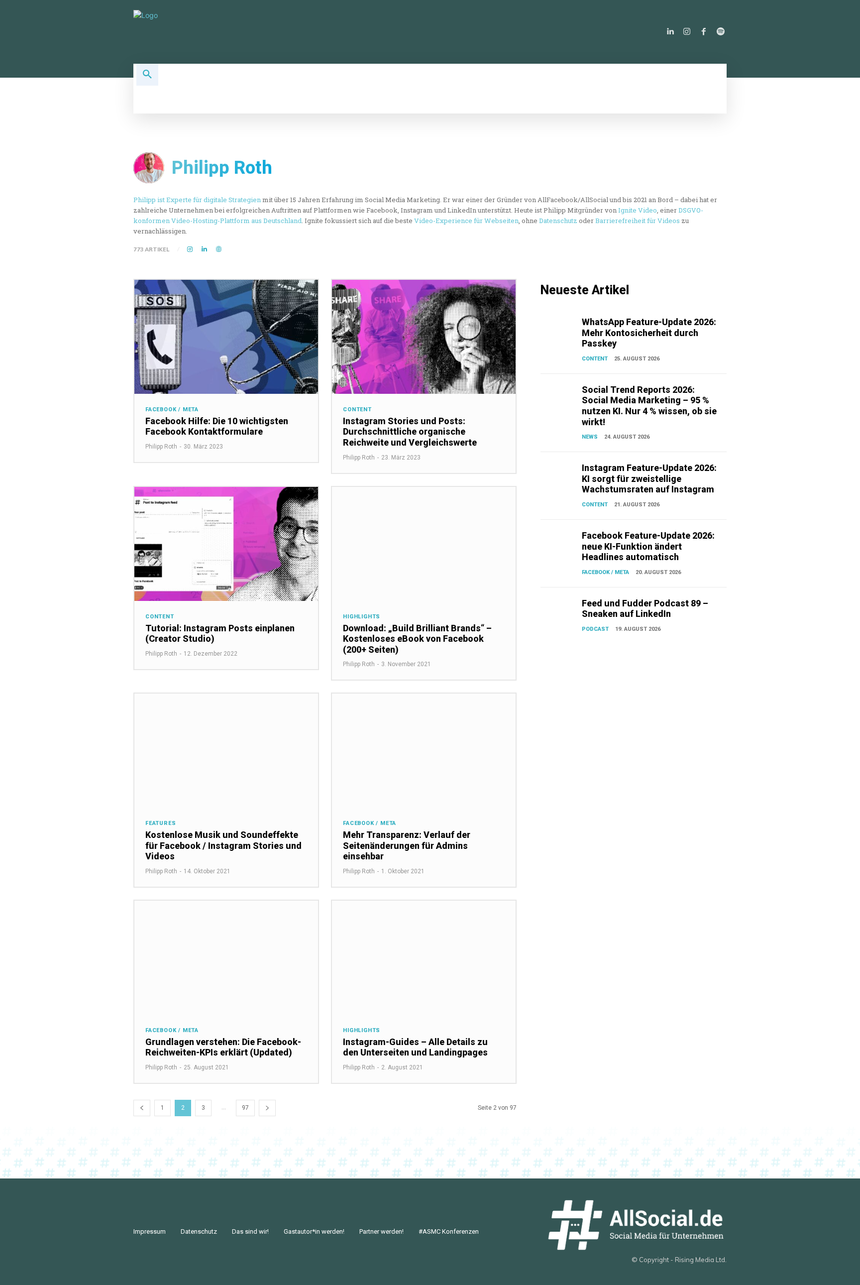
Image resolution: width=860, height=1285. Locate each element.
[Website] (219, 249)
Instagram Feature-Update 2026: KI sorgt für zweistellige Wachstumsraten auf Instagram (649, 478)
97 (245, 1107)
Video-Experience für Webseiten (466, 220)
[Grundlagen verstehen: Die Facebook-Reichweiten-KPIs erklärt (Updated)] (226, 958)
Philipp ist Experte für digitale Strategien (197, 199)
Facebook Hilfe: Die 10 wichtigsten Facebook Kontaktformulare (216, 426)
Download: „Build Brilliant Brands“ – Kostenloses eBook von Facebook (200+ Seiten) (417, 639)
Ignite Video (637, 210)
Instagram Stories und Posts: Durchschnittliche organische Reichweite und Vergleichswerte (410, 432)
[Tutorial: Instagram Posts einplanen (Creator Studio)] (226, 544)
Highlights (361, 616)
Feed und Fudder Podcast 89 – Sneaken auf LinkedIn (645, 608)
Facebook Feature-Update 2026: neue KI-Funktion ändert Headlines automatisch (648, 546)
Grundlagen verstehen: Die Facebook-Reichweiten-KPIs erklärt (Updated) (223, 1047)
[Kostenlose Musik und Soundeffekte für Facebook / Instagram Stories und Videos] (226, 751)
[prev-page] (141, 1108)
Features (160, 823)
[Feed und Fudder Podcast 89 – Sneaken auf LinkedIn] (559, 611)
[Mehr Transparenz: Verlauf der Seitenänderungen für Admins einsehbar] (424, 751)
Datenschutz (558, 220)
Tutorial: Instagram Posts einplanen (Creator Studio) (220, 633)
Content (357, 409)
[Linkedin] (670, 32)
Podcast (595, 629)
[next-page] (267, 1108)
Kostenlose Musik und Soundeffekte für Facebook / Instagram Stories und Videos (223, 845)
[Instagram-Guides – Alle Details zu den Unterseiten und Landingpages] (424, 958)
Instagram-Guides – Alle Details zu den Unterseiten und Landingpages (415, 1047)
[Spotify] (721, 32)
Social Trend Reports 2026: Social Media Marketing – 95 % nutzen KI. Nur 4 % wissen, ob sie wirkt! (649, 405)
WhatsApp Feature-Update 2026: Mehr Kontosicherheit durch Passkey (649, 333)
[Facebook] (704, 32)
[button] (147, 75)
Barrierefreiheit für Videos (637, 220)
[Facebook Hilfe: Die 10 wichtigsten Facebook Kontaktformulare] (226, 337)
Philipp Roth (161, 446)
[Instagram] (687, 32)
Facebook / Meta (172, 409)
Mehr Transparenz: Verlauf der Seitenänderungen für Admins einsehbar (406, 845)
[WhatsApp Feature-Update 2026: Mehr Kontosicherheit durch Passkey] (559, 330)
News (590, 437)
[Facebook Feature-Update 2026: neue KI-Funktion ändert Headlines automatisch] (559, 543)
